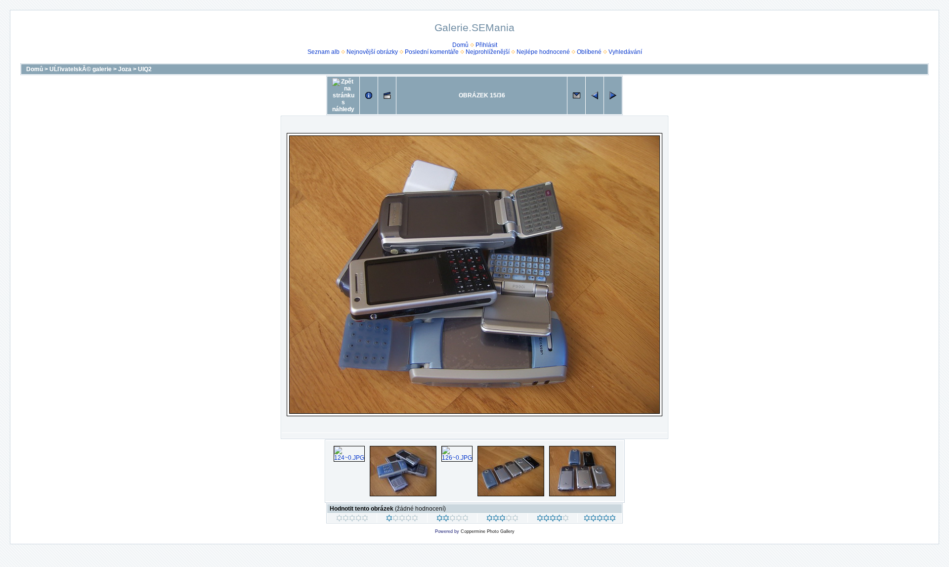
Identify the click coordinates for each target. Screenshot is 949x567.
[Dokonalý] (600, 519)
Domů (460, 45)
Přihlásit (486, 45)
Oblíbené (589, 51)
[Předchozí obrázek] (595, 95)
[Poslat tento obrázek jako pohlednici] (576, 95)
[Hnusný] (352, 519)
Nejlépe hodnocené (543, 51)
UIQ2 (145, 69)
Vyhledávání (625, 51)
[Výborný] (553, 519)
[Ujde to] (452, 519)
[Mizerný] (402, 519)
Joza (124, 69)
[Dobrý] (502, 519)
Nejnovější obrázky (372, 51)
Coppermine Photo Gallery (488, 531)
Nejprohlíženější (488, 51)
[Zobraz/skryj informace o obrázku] (369, 95)
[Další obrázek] (613, 95)
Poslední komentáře (432, 51)
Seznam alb (323, 51)
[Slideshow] (387, 95)
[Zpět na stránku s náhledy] (343, 95)
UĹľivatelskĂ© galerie (80, 69)
